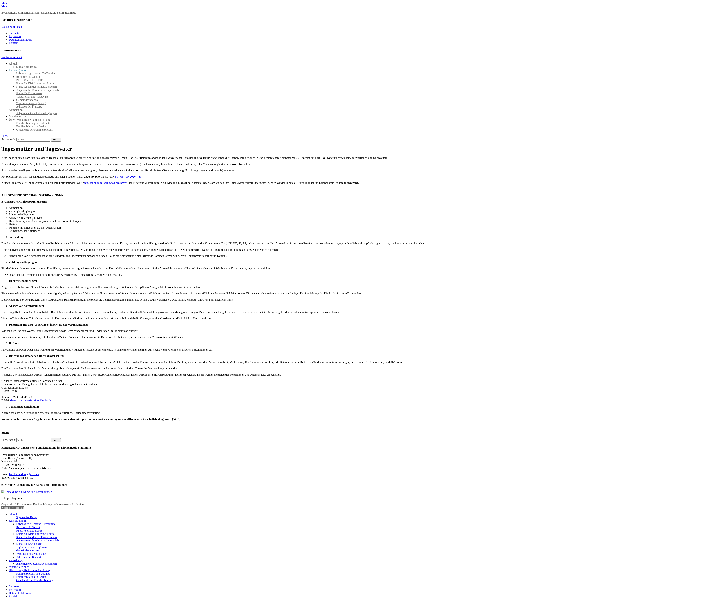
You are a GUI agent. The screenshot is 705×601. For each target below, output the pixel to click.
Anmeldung (16, 109)
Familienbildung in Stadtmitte (33, 123)
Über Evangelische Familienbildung (29, 119)
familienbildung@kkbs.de (24, 474)
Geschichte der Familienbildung (34, 129)
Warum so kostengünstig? (31, 103)
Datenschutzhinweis (20, 39)
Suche (5, 135)
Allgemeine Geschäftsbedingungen (36, 113)
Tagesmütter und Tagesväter (32, 96)
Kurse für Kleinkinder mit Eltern (35, 83)
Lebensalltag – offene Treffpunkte (35, 73)
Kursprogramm (17, 70)
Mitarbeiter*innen (19, 116)
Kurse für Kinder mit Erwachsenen (36, 86)
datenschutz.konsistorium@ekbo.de (30, 400)
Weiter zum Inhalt (11, 26)
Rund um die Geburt (28, 76)
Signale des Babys (26, 66)
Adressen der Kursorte (29, 106)
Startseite (14, 33)
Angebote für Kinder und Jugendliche (38, 90)
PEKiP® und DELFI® (29, 80)
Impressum (15, 36)
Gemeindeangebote (27, 99)
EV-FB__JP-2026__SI (128, 176)
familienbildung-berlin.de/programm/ (106, 182)
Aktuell (13, 63)
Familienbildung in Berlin (31, 126)
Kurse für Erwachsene (29, 93)
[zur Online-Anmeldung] (26, 491)
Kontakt (13, 42)
